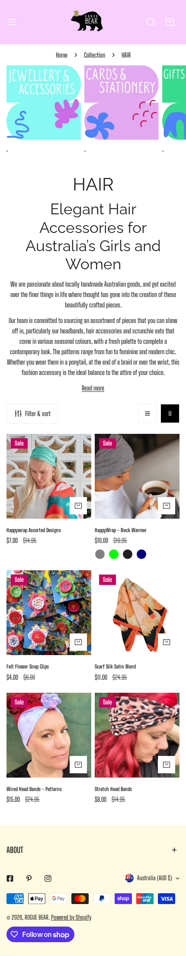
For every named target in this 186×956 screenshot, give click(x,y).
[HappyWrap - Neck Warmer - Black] (127, 554)
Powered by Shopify (71, 917)
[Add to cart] (78, 642)
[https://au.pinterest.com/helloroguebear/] (28, 878)
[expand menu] (11, 22)
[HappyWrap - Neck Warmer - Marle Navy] (141, 554)
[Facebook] (9, 878)
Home (61, 55)
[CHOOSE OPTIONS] (78, 505)
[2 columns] (170, 413)
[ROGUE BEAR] (93, 22)
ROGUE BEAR (36, 917)
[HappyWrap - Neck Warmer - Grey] (100, 554)
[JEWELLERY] (43, 102)
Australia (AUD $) (154, 878)
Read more (93, 388)
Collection (94, 55)
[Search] (150, 22)
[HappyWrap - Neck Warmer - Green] (114, 554)
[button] (170, 22)
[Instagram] (48, 878)
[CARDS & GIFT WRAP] (121, 102)
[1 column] (147, 413)
